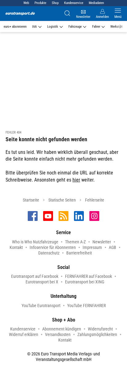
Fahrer (96, 26)
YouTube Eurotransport (41, 305)
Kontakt (16, 247)
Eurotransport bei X (42, 281)
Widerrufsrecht (100, 328)
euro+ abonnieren (15, 26)
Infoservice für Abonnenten (53, 247)
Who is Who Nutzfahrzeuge (35, 241)
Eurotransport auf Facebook (34, 276)
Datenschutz (48, 252)
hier (76, 180)
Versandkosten (58, 334)
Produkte (40, 3)
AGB (112, 247)
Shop (55, 3)
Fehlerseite (94, 200)
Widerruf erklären (23, 334)
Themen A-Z (75, 241)
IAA (34, 26)
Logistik (52, 26)
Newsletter (101, 241)
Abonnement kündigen (61, 328)
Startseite (31, 200)
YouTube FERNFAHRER (86, 305)
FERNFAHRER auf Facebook (88, 276)
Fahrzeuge (75, 26)
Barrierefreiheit (79, 252)
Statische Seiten (62, 200)
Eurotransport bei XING (84, 281)
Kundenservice (73, 3)
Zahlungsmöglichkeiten (97, 334)
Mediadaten (96, 3)
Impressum (92, 247)
